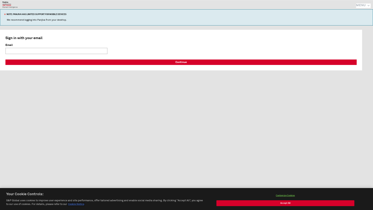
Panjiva (10, 4)
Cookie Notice (76, 204)
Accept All (285, 203)
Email (9, 45)
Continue (181, 62)
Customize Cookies (285, 195)
